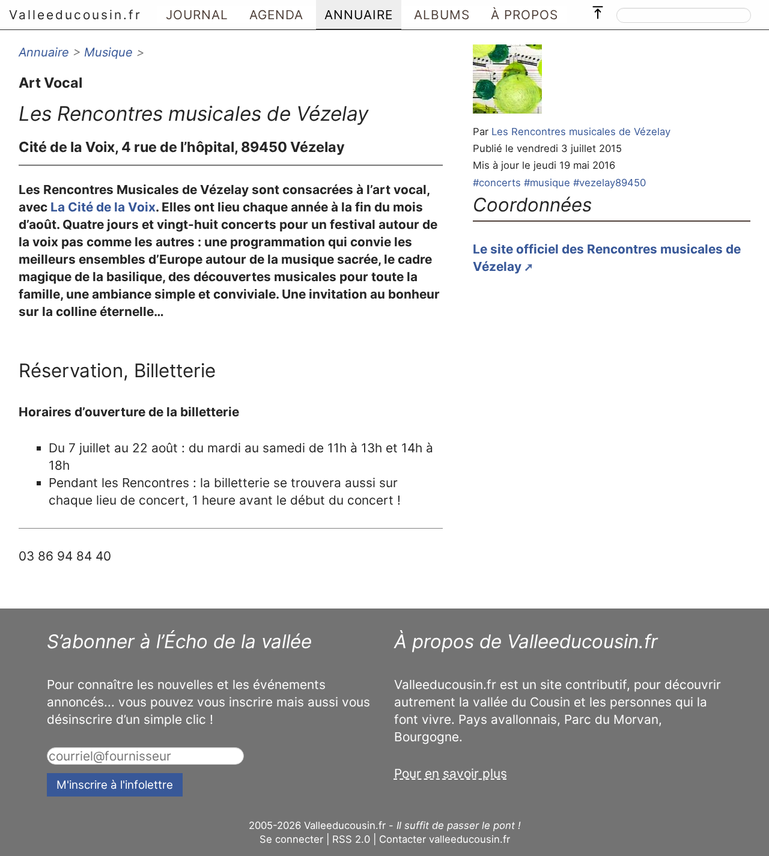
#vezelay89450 (609, 183)
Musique (108, 52)
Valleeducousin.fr (75, 14)
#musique (547, 183)
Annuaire (44, 52)
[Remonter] (597, 9)
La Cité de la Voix (103, 206)
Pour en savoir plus (450, 773)
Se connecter (291, 839)
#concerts (497, 183)
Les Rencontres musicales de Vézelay (580, 132)
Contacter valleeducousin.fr (444, 839)
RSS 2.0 (351, 839)
